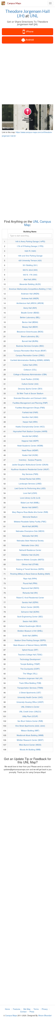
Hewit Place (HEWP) (30, 450)
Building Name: (30, 231)
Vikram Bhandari (45, 1015)
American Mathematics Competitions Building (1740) (30, 289)
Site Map (26, 1009)
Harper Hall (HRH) (30, 422)
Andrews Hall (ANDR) (30, 298)
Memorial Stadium (30, 517)
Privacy (45, 1009)
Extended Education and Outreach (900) (30, 398)
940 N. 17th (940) (30, 274)
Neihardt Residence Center (30, 550)
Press (32, 1011)
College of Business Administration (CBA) (30, 374)
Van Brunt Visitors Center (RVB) (30, 721)
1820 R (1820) (30, 251)
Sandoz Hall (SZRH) (30, 602)
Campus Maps (14, 3)
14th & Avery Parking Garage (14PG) (30, 241)
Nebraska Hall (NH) (30, 536)
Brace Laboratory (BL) (30, 336)
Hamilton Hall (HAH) (30, 417)
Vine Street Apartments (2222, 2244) (30, 725)
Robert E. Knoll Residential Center (30, 597)
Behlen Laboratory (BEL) (30, 317)
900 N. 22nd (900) (30, 270)
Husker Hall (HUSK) (30, 455)
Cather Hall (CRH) (30, 365)
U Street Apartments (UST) (30, 692)
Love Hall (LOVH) (30, 493)
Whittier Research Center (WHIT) (30, 740)
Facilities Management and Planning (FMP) (30, 403)
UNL (34, 15)
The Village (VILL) (30, 673)
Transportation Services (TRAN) (30, 687)
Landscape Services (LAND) (30, 483)
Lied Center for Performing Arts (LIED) (30, 488)
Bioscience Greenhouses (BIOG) (30, 331)
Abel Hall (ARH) (30, 279)
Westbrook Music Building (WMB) (30, 735)
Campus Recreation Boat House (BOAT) (30, 350)
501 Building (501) (30, 265)
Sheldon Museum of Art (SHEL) (30, 631)
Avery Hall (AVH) (30, 308)
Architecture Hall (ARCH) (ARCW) (30, 303)
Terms (36, 1009)
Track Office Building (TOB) (30, 683)
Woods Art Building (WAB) (30, 749)
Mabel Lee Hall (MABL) (30, 502)
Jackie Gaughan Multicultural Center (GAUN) (30, 464)
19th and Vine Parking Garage (30, 255)
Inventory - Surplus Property (30, 460)
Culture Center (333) (30, 384)
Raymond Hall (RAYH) (30, 588)
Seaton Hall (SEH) (30, 621)
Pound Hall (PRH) (30, 583)
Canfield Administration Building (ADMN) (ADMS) (30, 360)
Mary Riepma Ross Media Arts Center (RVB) (30, 512)
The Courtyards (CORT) (30, 669)
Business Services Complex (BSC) (30, 346)
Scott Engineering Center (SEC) (30, 616)
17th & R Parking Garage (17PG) (30, 246)
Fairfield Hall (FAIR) (30, 412)
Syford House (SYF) (30, 650)
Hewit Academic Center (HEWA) (30, 445)
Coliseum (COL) (30, 369)
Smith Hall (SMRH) (30, 635)
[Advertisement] (27, 73)
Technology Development (30, 659)
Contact (23, 1011)
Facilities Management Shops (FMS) (30, 407)
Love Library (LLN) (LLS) (30, 498)
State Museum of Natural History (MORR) (30, 645)
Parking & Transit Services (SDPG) (30, 569)
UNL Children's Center (30, 706)
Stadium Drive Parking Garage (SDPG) (30, 640)
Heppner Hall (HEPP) (30, 441)
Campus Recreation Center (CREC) (30, 355)
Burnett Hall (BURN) (30, 341)
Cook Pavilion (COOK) (30, 379)
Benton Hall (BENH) (30, 322)
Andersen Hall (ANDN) (30, 293)
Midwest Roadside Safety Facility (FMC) (30, 521)
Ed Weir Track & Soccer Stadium (30, 393)
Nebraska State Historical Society (30, 540)
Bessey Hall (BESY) (30, 327)
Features (16, 1009)
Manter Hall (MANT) (30, 507)
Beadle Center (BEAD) (30, 312)
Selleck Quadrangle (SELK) (30, 626)
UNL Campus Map (37, 223)
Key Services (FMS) (30, 474)
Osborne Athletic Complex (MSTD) (30, 559)
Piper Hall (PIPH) (30, 578)
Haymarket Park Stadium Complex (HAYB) (30, 431)
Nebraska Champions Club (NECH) (30, 531)
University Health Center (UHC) (30, 697)
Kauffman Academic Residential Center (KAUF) (30, 469)
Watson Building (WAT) (30, 730)
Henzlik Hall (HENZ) (30, 436)
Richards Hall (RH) (30, 593)
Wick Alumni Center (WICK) (30, 744)
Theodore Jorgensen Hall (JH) (27, 13)
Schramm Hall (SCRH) (30, 612)
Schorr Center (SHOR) (30, 607)
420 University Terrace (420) (30, 260)
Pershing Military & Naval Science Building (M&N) (30, 574)
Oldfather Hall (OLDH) (30, 555)
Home (7, 1009)
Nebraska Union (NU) (30, 545)
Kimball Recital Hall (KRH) (30, 479)
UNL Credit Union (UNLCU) (30, 711)
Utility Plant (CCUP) (30, 716)
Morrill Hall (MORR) (30, 526)
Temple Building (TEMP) (30, 664)
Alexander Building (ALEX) (30, 284)
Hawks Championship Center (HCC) (30, 426)
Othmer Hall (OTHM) (30, 564)
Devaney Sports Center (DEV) (30, 388)
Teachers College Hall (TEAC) (30, 654)
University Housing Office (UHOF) (30, 702)
